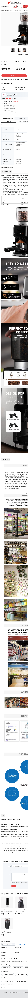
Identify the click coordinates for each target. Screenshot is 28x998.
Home (2, 10)
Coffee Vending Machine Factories (10, 978)
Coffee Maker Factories (8, 974)
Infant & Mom (18, 947)
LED (2, 950)
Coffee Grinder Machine (8, 981)
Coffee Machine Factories (21, 974)
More (2, 987)
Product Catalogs (22, 944)
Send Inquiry (14, 75)
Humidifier (3, 952)
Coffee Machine (18, 950)
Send (14, 886)
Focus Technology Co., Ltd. (18, 992)
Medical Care (4, 947)
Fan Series (17, 952)
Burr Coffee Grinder (18, 967)
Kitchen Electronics (19, 10)
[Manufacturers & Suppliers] (14, 2)
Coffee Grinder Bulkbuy (8, 984)
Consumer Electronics (9, 10)
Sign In (3, 112)
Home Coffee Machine (21, 981)
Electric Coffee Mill (7, 967)
